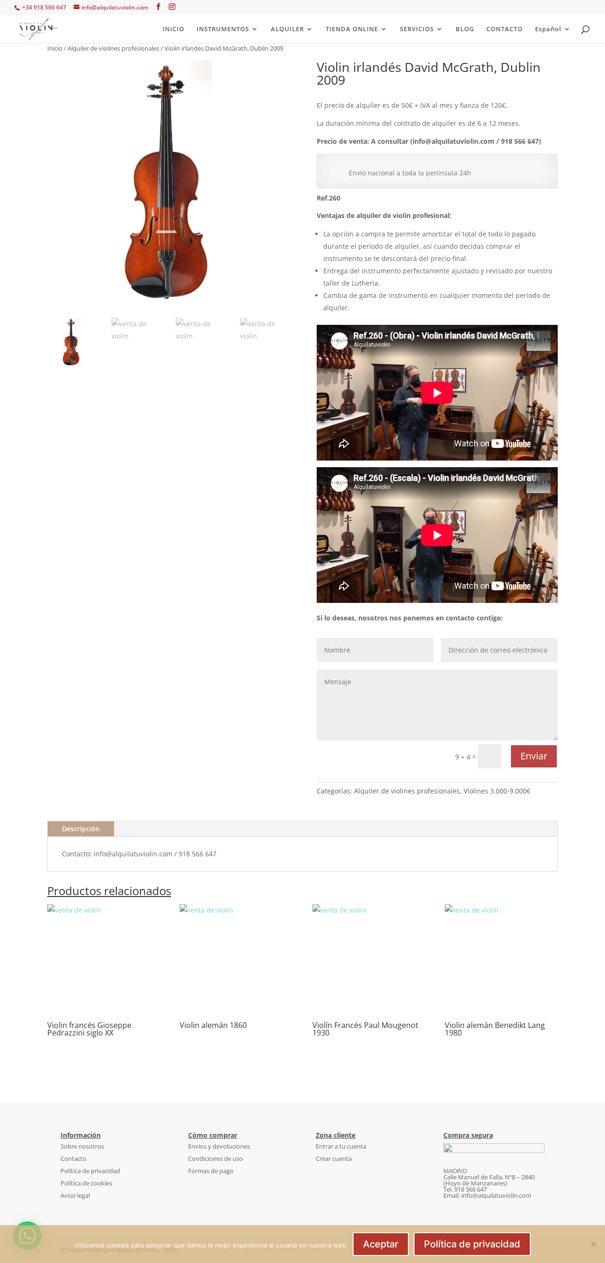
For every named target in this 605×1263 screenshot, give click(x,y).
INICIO (173, 29)
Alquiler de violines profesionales (113, 48)
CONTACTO (504, 29)
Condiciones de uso (215, 1158)
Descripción (81, 828)
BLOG (465, 29)
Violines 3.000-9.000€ (497, 790)
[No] (593, 1244)
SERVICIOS (417, 29)
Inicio (54, 48)
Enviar (533, 755)
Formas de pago (210, 1171)
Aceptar (380, 1244)
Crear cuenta (334, 1158)
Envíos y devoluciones (219, 1146)
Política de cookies (86, 1183)
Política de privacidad (90, 1171)
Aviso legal (75, 1195)
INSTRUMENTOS (223, 29)
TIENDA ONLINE (352, 29)
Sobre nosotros (82, 1146)
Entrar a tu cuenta (341, 1146)
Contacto (73, 1158)
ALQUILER (287, 29)
